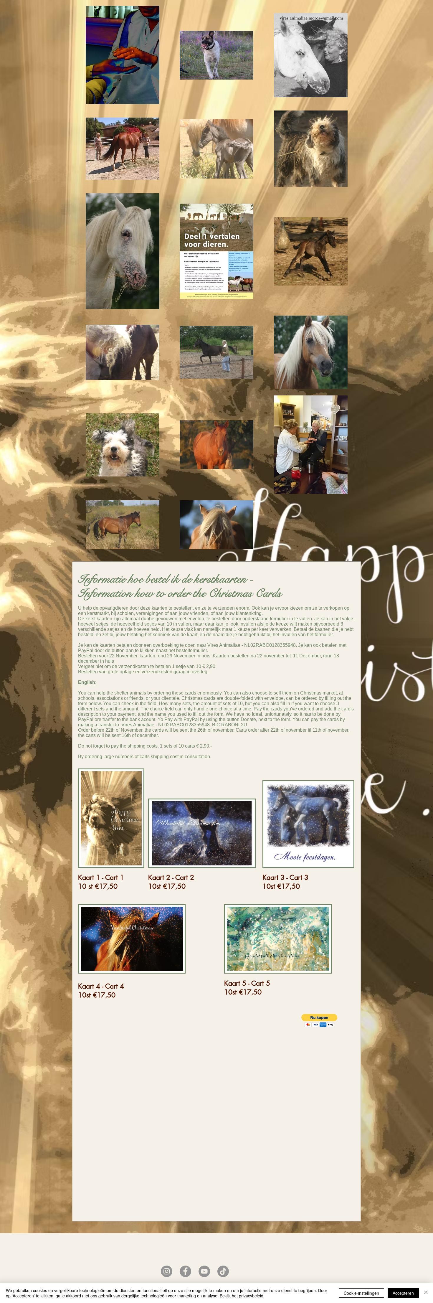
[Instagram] (166, 1271)
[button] (319, 1020)
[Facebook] (185, 1271)
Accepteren (403, 1293)
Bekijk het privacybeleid (241, 1296)
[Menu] (96, 75)
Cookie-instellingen (361, 1293)
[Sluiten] (425, 1293)
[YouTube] (204, 1271)
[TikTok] (223, 1271)
